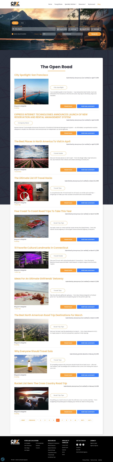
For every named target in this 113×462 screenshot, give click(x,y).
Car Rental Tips (52, 457)
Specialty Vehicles (70, 4)
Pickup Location (17, 26)
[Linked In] (80, 445)
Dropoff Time (95, 26)
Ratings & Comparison (53, 443)
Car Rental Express (23, 460)
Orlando (38, 445)
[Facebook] (77, 445)
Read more (70, 106)
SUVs (63, 452)
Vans (22, 23)
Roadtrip (16, 108)
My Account (91, 4)
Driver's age (38, 34)
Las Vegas (26, 450)
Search (94, 34)
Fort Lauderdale (39, 443)
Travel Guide (51, 455)
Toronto (38, 448)
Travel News (17, 171)
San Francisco (27, 445)
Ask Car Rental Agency (81, 452)
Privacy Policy (86, 460)
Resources (82, 4)
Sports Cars (65, 447)
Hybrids (64, 450)
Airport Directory (52, 448)
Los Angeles (27, 443)
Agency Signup (94, 445)
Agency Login (93, 443)
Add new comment (88, 106)
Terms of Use (93, 460)
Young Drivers (58, 4)
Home (50, 4)
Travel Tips (17, 205)
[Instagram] (83, 445)
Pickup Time (71, 26)
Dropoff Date (83, 26)
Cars (15, 23)
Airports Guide (51, 450)
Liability (100, 460)
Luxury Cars (65, 445)
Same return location (20, 34)
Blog (99, 4)
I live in (59, 34)
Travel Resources (52, 452)
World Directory (51, 445)
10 (76, 420)
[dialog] (3, 459)
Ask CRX (78, 449)
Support (78, 447)
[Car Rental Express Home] (15, 4)
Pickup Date (60, 26)
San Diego (27, 448)
